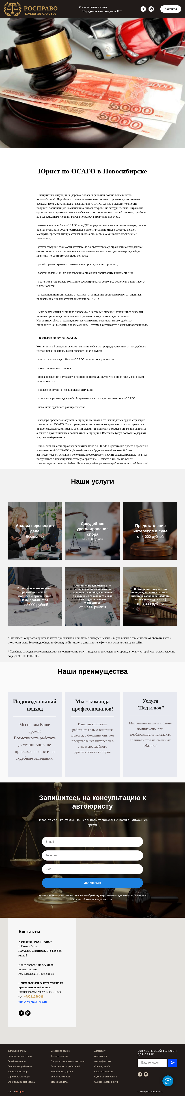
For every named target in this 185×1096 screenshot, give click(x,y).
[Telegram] (143, 9)
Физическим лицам (93, 7)
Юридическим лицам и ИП (102, 11)
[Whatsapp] (151, 9)
